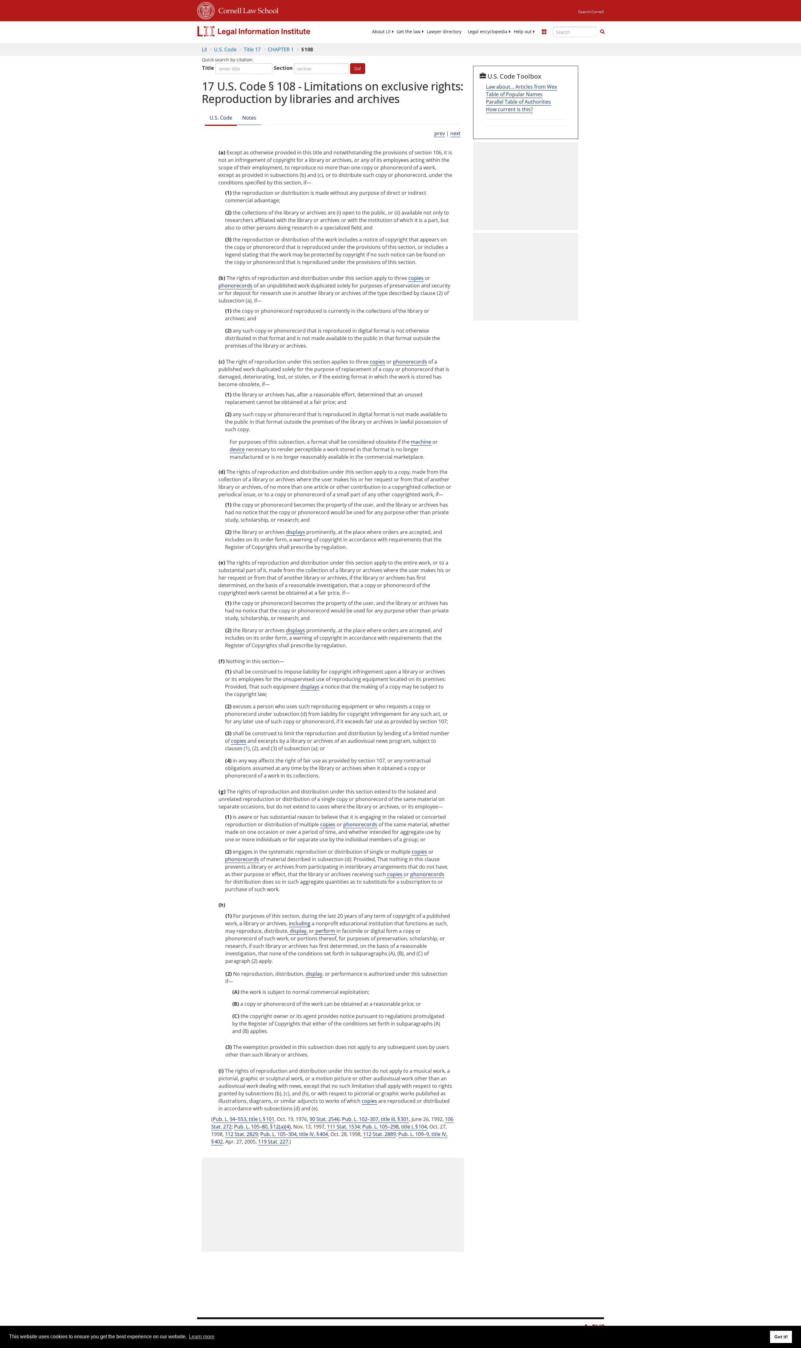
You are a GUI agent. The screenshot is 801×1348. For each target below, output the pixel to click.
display (314, 973)
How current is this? (509, 109)
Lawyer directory (444, 31)
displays (295, 532)
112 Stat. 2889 (379, 1134)
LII (204, 49)
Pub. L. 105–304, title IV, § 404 (294, 1134)
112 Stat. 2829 (241, 1134)
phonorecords (235, 285)
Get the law (409, 31)
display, (298, 930)
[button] (602, 31)
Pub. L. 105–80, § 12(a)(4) (262, 1126)
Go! (357, 68)
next (455, 133)
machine (421, 441)
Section (283, 68)
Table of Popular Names (514, 94)
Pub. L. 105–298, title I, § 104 (394, 1126)
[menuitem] (381, 31)
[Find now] (602, 32)
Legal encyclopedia (488, 31)
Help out (523, 31)
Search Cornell (591, 11)
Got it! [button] (781, 1336)
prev (439, 133)
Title (208, 68)
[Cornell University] (206, 9)
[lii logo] (267, 31)
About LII (381, 31)
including (299, 923)
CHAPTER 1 (281, 49)
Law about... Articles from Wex (521, 86)
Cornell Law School (246, 9)
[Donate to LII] (544, 31)
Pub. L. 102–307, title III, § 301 (375, 1119)
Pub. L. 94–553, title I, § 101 (243, 1119)
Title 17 (252, 49)
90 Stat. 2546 (324, 1119)
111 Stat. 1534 (343, 1126)
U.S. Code (225, 49)
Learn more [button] (201, 1336)
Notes (249, 117)
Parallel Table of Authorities (518, 101)
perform (325, 930)
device (238, 449)
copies (416, 278)
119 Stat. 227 (273, 1141)
